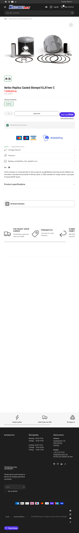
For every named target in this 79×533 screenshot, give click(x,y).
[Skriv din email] (23, 487)
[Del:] (9, 167)
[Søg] (72, 12)
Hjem (5, 18)
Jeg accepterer (13, 491)
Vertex (6, 146)
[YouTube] (12, 1)
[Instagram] (9, 1)
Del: (5, 167)
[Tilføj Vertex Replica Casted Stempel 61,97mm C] (11, 113)
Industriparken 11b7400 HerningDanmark (59, 443)
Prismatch (11, 155)
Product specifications (14, 184)
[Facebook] (5, 1)
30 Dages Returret (14, 150)
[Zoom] (71, 25)
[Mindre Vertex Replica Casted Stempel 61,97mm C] (5, 113)
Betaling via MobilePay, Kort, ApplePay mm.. (23, 161)
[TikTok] (15, 1)
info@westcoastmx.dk (60, 454)
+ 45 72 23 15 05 (59, 452)
